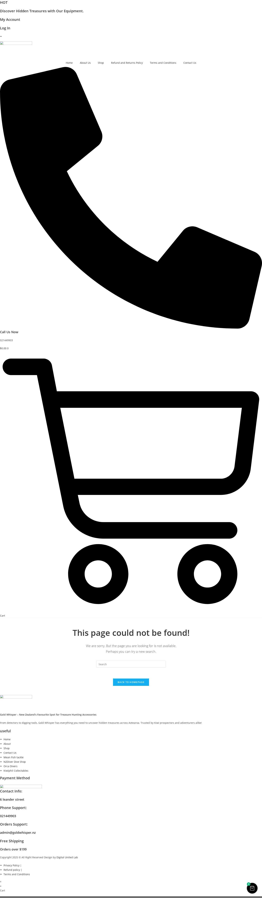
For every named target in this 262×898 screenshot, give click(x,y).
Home (69, 62)
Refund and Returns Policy (127, 62)
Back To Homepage (131, 682)
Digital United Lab (67, 857)
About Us (85, 62)
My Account (10, 19)
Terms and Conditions (163, 62)
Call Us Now (9, 332)
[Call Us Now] (131, 327)
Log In (5, 28)
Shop (101, 62)
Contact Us (189, 62)
